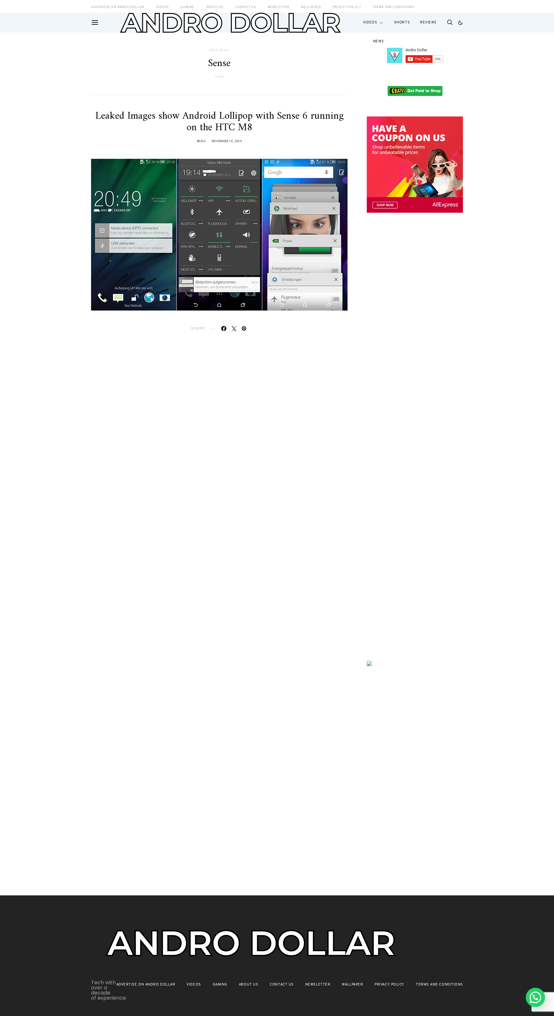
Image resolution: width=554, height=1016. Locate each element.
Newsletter (318, 984)
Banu (201, 141)
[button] (460, 22)
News (378, 41)
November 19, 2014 (227, 141)
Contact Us (282, 984)
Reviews (428, 22)
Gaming (220, 984)
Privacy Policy (389, 984)
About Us (248, 984)
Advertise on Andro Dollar (145, 984)
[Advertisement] (415, 329)
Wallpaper (352, 984)
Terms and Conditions (393, 7)
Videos (370, 22)
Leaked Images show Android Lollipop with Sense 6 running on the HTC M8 (219, 122)
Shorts (402, 22)
